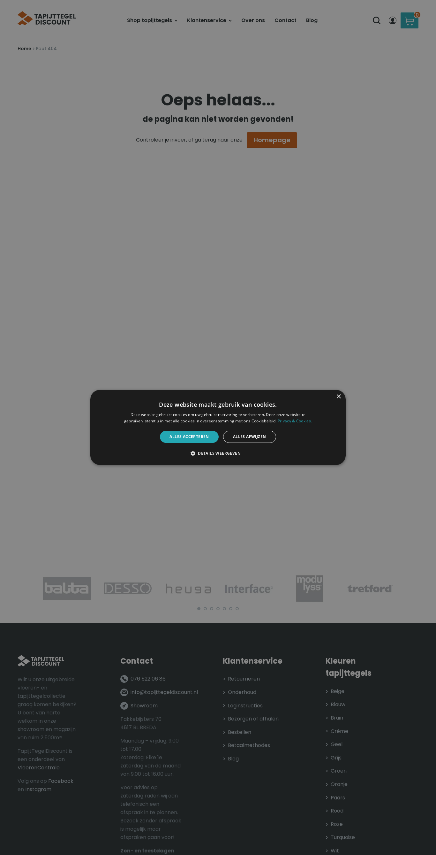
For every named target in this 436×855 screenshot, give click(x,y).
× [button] (338, 396)
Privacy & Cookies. (295, 421)
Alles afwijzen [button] (249, 436)
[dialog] (218, 427)
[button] (218, 453)
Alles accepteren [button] (189, 436)
